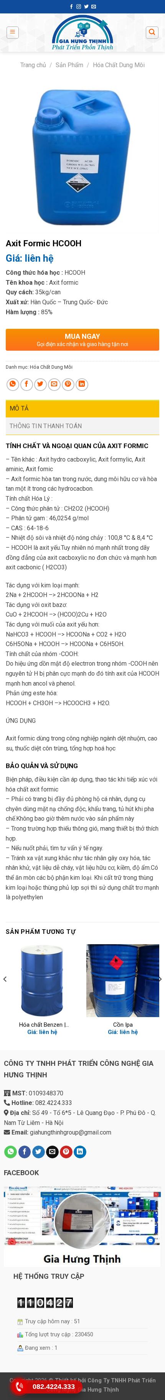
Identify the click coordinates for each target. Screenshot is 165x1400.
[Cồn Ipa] (122, 980)
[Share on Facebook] (26, 384)
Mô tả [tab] (19, 408)
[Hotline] (19, 1386)
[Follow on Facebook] (71, 7)
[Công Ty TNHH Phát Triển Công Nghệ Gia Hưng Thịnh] (82, 32)
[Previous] (5, 994)
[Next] (159, 994)
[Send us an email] (93, 7)
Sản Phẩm (69, 65)
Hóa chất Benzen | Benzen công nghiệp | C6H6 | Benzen (42, 1025)
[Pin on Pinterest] (68, 384)
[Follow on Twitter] (86, 7)
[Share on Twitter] (40, 384)
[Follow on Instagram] (78, 7)
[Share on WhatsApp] (13, 384)
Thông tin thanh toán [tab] (46, 426)
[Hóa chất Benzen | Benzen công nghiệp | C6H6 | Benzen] (42, 980)
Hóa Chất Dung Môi (119, 65)
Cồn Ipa (123, 1024)
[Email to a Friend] (54, 384)
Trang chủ (33, 65)
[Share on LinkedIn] (82, 384)
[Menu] (13, 32)
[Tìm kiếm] (152, 32)
